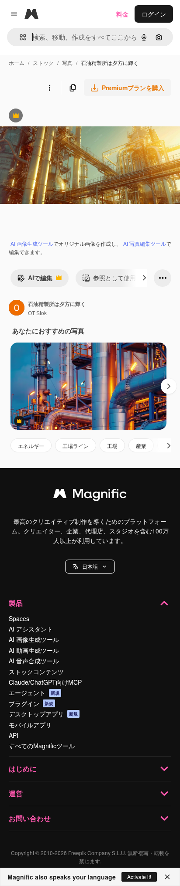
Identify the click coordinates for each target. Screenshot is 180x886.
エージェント (34, 692)
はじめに (23, 769)
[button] (90, 567)
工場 (112, 445)
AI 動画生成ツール (34, 650)
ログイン (154, 14)
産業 (141, 445)
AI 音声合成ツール (34, 660)
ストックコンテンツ (36, 671)
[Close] (167, 877)
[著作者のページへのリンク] (16, 308)
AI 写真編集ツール (144, 243)
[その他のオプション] (49, 87)
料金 (122, 14)
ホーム (16, 62)
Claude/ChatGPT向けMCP (45, 682)
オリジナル (60, 116)
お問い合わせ (30, 818)
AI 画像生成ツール (31, 243)
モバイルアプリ (30, 724)
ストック (43, 62)
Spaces (19, 618)
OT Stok (37, 312)
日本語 (90, 566)
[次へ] (144, 278)
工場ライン (75, 445)
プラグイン (31, 703)
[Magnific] (90, 495)
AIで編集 (34, 279)
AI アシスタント (31, 629)
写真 (67, 62)
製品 (16, 603)
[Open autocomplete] (19, 37)
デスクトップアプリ (43, 713)
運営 (16, 793)
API (13, 735)
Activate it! (139, 876)
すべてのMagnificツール (42, 745)
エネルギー (31, 445)
